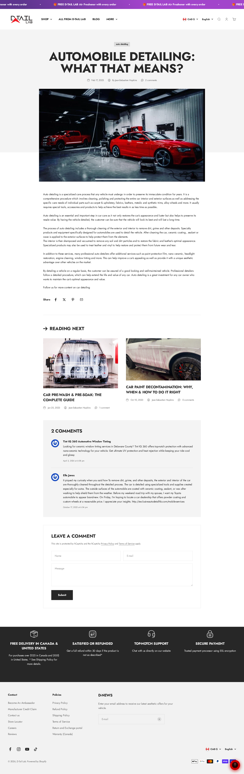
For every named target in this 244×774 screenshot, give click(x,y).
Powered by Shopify (36, 761)
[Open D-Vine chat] (235, 765)
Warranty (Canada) (62, 734)
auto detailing (122, 44)
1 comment (104, 407)
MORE (110, 19)
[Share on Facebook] (55, 299)
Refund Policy (59, 709)
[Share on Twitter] (64, 299)
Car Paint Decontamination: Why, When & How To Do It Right (159, 389)
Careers (12, 728)
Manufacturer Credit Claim (22, 709)
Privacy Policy (107, 543)
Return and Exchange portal (67, 728)
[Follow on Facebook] (10, 749)
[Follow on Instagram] (18, 749)
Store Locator (15, 722)
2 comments (151, 80)
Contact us (13, 715)
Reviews (12, 734)
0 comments (188, 400)
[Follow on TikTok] (35, 749)
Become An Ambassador (21, 703)
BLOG (96, 19)
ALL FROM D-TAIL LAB (72, 19)
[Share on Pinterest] (73, 299)
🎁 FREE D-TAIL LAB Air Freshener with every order (77, 4)
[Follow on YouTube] (27, 749)
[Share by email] (81, 299)
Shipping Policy (60, 715)
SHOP (45, 19)
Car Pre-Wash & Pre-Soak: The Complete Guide (72, 397)
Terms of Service (127, 543)
